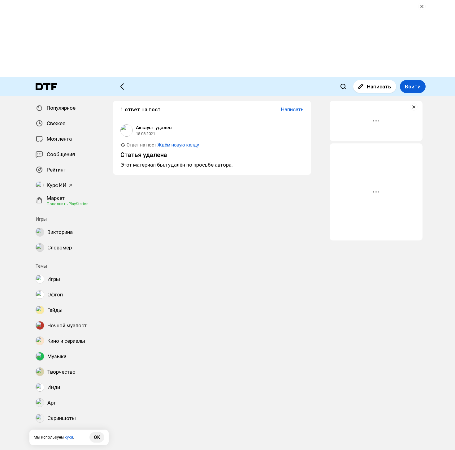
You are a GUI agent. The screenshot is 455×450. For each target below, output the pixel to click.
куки (69, 437)
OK (97, 437)
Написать (379, 86)
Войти (413, 86)
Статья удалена (143, 155)
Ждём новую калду (178, 145)
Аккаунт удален (154, 127)
